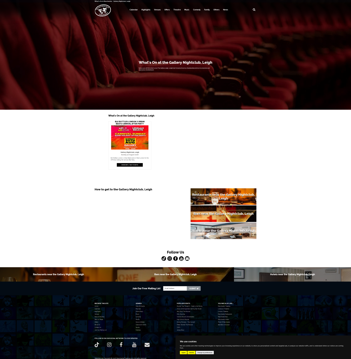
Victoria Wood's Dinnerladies (185, 316)
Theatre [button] (177, 10)
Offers (96, 322)
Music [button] (186, 10)
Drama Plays (139, 311)
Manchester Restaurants (225, 314)
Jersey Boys (180, 330)
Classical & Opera (141, 324)
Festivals (138, 330)
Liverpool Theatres (223, 309)
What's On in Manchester (103, 1)
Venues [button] (157, 10)
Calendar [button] (134, 10)
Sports (138, 327)
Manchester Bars (223, 316)
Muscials (138, 309)
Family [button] (207, 10)
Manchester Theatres (224, 306)
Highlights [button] (145, 10)
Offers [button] (167, 10)
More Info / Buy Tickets (129, 165)
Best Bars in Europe (224, 324)
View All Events (140, 306)
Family (138, 319)
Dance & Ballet (140, 322)
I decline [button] (191, 352)
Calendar (97, 309)
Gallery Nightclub (130, 152)
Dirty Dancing (181, 314)
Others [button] (216, 10)
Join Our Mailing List (101, 330)
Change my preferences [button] (204, 352)
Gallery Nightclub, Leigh (121, 1)
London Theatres (223, 311)
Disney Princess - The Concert (186, 322)
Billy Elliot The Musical (183, 311)
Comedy (138, 316)
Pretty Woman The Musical (185, 324)
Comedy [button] (197, 10)
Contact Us (98, 327)
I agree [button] (183, 352)
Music (137, 314)
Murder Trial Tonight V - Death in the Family (189, 306)
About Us (97, 324)
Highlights (98, 311)
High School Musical (183, 319)
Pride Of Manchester (224, 322)
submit (193, 288)
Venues (97, 314)
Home (96, 306)
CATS (178, 327)
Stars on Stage (99, 319)
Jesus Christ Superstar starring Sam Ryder (189, 309)
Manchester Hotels (223, 319)
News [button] (225, 10)
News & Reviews (99, 316)
